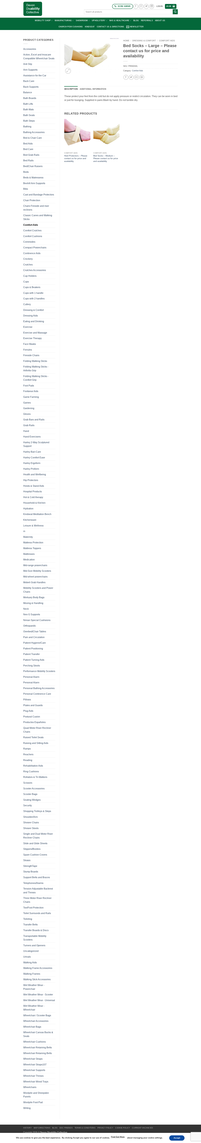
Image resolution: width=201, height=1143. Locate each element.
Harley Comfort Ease (34, 457)
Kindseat (90, 27)
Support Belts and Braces (36, 877)
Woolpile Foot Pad (33, 1102)
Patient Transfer (31, 654)
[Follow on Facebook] (135, 6)
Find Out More (117, 1137)
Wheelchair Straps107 (34, 1064)
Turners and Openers (34, 945)
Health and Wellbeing (34, 474)
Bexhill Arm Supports (34, 183)
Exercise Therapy (32, 338)
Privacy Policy (105, 1128)
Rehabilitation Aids (33, 765)
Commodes (29, 242)
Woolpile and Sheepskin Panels (36, 1095)
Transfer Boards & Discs (36, 930)
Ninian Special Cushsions (36, 620)
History (27, 1128)
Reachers (28, 754)
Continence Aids (31, 253)
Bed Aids (28, 143)
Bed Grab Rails (31, 155)
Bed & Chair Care (32, 138)
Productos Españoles (34, 722)
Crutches (28, 264)
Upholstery (98, 20)
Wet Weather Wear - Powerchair (33, 987)
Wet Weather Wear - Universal (39, 1000)
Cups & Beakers (31, 287)
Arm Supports (30, 70)
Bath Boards (29, 98)
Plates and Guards (33, 705)
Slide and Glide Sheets (35, 843)
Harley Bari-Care (32, 452)
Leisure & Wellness (33, 525)
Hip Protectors (30, 480)
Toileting (27, 919)
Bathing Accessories (34, 132)
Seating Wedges (32, 800)
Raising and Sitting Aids (35, 743)
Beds (26, 172)
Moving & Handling (33, 603)
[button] (159, 6)
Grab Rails (28, 425)
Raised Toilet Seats (33, 737)
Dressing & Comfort (33, 310)
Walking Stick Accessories (37, 979)
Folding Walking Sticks (35, 361)
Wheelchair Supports (34, 1070)
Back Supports (31, 87)
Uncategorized (31, 951)
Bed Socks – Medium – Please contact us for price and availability (105, 158)
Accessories (29, 49)
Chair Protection (31, 200)
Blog (136, 20)
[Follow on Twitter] (146, 6)
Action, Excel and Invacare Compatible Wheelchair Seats (38, 56)
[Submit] (175, 11)
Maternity (28, 537)
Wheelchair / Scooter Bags (37, 1015)
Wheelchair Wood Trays (35, 1081)
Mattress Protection (33, 542)
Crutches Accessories (34, 270)
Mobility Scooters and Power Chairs (38, 590)
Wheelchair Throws (33, 1076)
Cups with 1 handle (33, 293)
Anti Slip (27, 64)
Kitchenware (29, 520)
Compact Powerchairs (34, 247)
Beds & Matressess (33, 177)
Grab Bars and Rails (33, 419)
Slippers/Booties (31, 849)
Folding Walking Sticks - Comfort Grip (35, 378)
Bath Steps (29, 121)
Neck (26, 609)
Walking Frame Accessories (37, 968)
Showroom (82, 20)
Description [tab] (71, 89)
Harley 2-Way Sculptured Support (36, 444)
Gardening (28, 408)
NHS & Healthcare (119, 20)
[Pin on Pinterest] (141, 77)
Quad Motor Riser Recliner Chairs (37, 730)
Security (27, 805)
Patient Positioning (33, 648)
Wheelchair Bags (32, 1027)
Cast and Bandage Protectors (38, 194)
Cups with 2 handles (34, 298)
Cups (26, 281)
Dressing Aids (30, 315)
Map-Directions (42, 1128)
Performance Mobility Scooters (39, 671)
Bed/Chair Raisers (33, 166)
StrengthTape (30, 866)
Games (27, 402)
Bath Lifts (28, 104)
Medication (29, 559)
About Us (160, 20)
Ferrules (27, 350)
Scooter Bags (30, 794)
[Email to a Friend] (136, 77)
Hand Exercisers (32, 436)
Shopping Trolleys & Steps (37, 811)
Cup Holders (29, 276)
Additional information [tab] (93, 89)
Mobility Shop (43, 20)
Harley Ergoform (31, 463)
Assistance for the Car (34, 75)
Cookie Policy (122, 1128)
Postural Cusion (31, 716)
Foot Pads (28, 385)
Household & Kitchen (34, 503)
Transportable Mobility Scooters (34, 938)
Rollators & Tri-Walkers (35, 777)
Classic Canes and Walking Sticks (37, 217)
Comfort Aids (30, 225)
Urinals (27, 957)
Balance (27, 92)
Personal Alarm (31, 677)
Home (126, 41)
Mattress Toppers (32, 548)
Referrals (147, 20)
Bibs (25, 189)
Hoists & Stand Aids (33, 486)
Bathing (27, 126)
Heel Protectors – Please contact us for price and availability (75, 158)
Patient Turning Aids (33, 660)
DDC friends (66, 1128)
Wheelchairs (29, 1087)
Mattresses (29, 554)
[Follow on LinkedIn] (151, 6)
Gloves (27, 414)
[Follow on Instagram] (141, 6)
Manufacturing (63, 20)
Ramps (27, 748)
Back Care (28, 81)
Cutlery (27, 304)
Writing (27, 1108)
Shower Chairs (31, 822)
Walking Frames (31, 974)
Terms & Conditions (85, 1128)
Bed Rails (28, 160)
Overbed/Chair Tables (34, 631)
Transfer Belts (30, 924)
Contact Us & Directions (110, 27)
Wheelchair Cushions (34, 1042)
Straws (26, 860)
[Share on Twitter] (131, 77)
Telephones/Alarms (33, 883)
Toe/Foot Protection (33, 907)
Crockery (28, 259)
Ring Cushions (31, 771)
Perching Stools (31, 665)
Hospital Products (32, 491)
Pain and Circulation (34, 637)
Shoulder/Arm (30, 817)
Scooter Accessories (34, 788)
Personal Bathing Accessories (39, 688)
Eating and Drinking (33, 321)
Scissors (27, 783)
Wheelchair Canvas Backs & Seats (38, 1034)
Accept (177, 1138)
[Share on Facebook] (125, 77)
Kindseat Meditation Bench (37, 514)
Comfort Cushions (32, 236)
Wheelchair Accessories (35, 1021)
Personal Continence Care (37, 694)
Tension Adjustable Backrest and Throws (38, 890)
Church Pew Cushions (71, 27)
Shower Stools (31, 828)
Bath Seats (29, 115)
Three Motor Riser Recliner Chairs (37, 900)
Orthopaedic (29, 626)
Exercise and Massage (35, 332)
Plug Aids (28, 711)
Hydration (28, 508)
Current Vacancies (142, 1128)
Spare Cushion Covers (35, 854)
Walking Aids (30, 962)
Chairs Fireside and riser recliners (36, 208)
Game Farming (31, 397)
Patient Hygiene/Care (34, 643)
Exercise (27, 327)
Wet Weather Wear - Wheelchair (33, 1008)
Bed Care (28, 149)
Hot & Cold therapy (33, 497)
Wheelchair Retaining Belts (37, 1047)
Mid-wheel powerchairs (35, 576)
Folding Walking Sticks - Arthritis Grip (35, 368)
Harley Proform (31, 469)
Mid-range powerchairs (35, 565)
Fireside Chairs (31, 355)
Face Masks (29, 344)
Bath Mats (28, 109)
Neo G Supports (31, 614)
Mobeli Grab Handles (34, 582)
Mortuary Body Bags (33, 597)
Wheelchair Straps (33, 1059)
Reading (27, 760)
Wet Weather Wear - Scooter (38, 994)
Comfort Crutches (32, 230)
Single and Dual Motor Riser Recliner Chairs (38, 836)
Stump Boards (30, 871)
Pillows (27, 699)
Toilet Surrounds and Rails (37, 913)
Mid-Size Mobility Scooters (37, 571)
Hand (26, 431)
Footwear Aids (30, 391)
